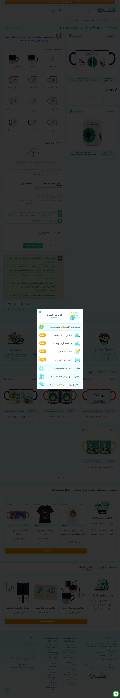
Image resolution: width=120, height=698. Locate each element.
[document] (60, 349)
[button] (40, 312)
